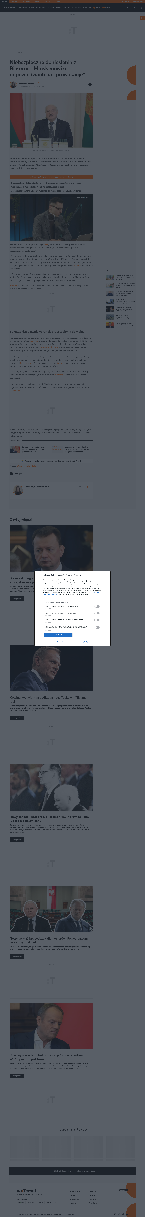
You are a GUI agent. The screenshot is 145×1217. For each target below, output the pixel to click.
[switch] (97, 606)
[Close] (107, 575)
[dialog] (72, 608)
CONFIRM (58, 635)
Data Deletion (61, 642)
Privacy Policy (83, 642)
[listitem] (72, 602)
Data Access (72, 642)
